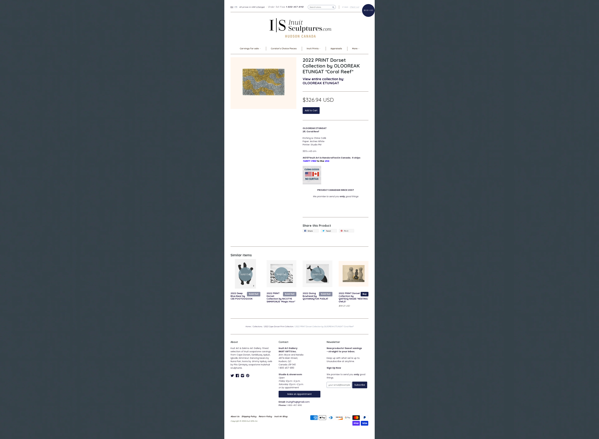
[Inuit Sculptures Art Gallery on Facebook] (237, 376)
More (355, 48)
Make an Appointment (299, 394)
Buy (365, 294)
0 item (345, 7)
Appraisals (336, 48)
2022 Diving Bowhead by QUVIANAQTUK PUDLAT (315, 296)
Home (248, 326)
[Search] (333, 7)
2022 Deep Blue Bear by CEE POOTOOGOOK (242, 296)
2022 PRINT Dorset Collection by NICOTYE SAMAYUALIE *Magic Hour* (281, 297)
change (260, 7)
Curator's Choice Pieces (284, 48)
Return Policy (265, 416)
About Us (235, 416)
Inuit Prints (313, 48)
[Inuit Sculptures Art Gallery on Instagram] (242, 376)
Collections (257, 326)
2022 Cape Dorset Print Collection (278, 326)
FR (236, 7)
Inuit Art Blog (280, 416)
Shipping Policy (248, 416)
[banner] (299, 28)
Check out (354, 7)
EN (232, 7)
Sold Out (253, 294)
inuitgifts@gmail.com (298, 401)
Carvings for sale (249, 48)
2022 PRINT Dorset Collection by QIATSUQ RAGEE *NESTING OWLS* (353, 297)
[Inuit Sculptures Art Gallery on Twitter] (232, 376)
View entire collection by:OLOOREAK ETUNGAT (323, 81)
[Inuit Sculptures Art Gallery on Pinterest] (247, 376)
